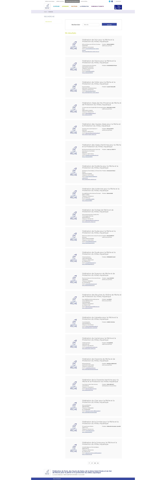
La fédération (84, 6)
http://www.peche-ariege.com (88, 221)
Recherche (48, 21)
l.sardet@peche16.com (90, 368)
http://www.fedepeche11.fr (88, 264)
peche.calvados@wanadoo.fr (91, 326)
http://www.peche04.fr (87, 114)
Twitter (92, 463)
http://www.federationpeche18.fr (89, 412)
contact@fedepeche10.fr (90, 241)
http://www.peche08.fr (87, 200)
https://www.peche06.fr (87, 156)
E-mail (95, 463)
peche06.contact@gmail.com (91, 155)
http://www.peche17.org (87, 390)
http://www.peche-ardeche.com (89, 179)
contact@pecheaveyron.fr (91, 284)
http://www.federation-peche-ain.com (90, 51)
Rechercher (76, 25)
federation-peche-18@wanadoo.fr (92, 411)
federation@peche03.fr (90, 91)
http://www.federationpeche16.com (90, 369)
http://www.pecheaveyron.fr (88, 285)
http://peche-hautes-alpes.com (89, 134)
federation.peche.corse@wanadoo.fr (93, 453)
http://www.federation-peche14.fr (89, 327)
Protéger (74, 6)
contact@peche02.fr (89, 71)
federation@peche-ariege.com (92, 220)
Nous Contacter (57, 478)
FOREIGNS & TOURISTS (97, 6)
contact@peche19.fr (89, 430)
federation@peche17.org (90, 388)
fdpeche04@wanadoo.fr (90, 113)
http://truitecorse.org (87, 454)
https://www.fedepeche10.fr (88, 243)
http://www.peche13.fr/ (87, 308)
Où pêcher (56, 6)
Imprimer (97, 463)
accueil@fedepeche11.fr (90, 262)
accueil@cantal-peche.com (91, 347)
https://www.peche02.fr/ (87, 72)
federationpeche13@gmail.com (92, 306)
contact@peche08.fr (89, 199)
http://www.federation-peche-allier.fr (90, 92)
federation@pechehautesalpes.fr (92, 133)
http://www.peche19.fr (87, 432)
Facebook (89, 463)
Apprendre (65, 6)
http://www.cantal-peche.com (89, 348)
